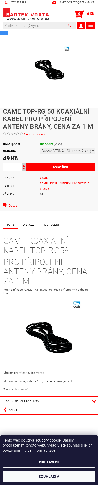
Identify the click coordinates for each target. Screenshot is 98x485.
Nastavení (49, 462)
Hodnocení (51, 224)
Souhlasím (49, 476)
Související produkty (22, 401)
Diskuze (28, 224)
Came (44, 177)
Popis (11, 224)
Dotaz (13, 205)
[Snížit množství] (24, 169)
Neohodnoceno (35, 134)
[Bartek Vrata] (26, 14)
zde (52, 450)
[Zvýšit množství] (24, 165)
